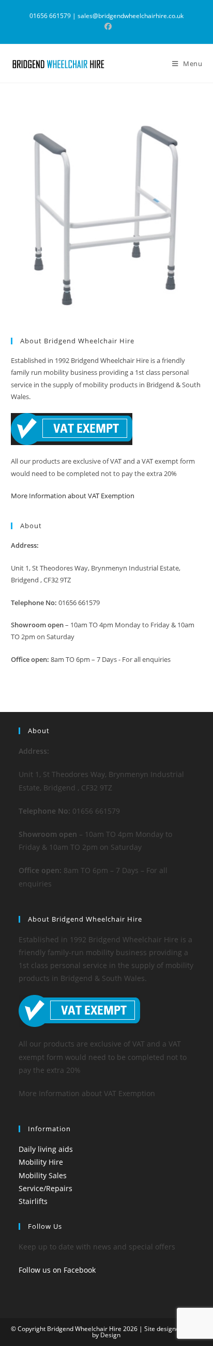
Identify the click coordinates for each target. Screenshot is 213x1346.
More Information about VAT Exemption (72, 495)
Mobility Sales (43, 1175)
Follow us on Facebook (57, 1270)
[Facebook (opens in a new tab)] (106, 26)
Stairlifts (33, 1201)
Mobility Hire (41, 1162)
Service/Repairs (45, 1188)
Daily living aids (46, 1149)
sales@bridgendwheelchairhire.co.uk (131, 15)
